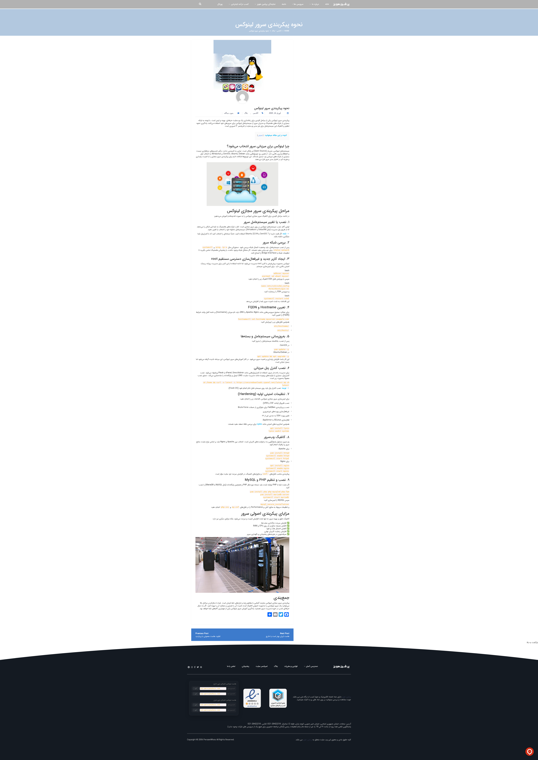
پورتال (219, 4)
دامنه (284, 4)
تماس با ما (231, 666)
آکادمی (279, 31)
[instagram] (192, 667)
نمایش (260, 135)
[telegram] (189, 667)
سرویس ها (298, 4)
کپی (196, 688)
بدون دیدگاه (229, 113)
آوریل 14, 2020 (275, 113)
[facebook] (194, 667)
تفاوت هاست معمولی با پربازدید (207, 636)
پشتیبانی (245, 666)
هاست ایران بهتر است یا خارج (277, 636)
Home (286, 31)
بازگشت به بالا (532, 642)
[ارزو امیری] (242, 97)
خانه (327, 4)
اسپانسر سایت (261, 666)
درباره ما (315, 4)
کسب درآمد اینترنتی (239, 4)
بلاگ (273, 31)
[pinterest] (201, 667)
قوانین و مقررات (290, 666)
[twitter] (198, 667)
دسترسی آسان (311, 666)
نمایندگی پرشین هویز (265, 4)
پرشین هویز (346, 696)
